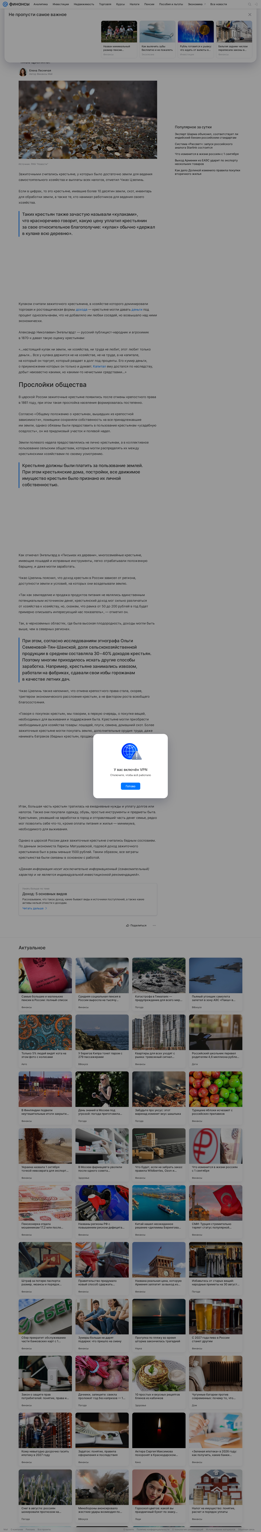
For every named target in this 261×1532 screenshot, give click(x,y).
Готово (130, 786)
